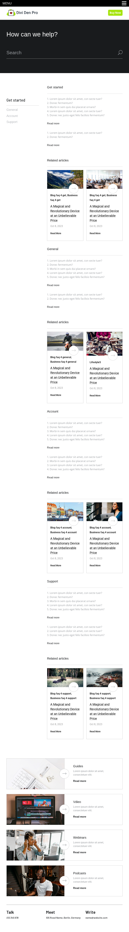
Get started (15, 100)
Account (12, 116)
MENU (7, 3)
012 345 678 (12, 917)
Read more (53, 145)
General (12, 109)
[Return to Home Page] (22, 12)
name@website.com (96, 917)
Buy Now (115, 12)
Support (11, 122)
